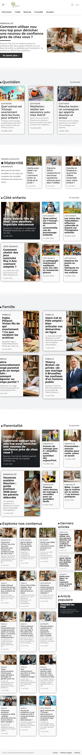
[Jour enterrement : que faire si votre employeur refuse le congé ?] (28, 660)
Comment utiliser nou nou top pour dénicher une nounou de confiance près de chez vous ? (21, 32)
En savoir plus (75, 82)
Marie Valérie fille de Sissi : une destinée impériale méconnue (18, 221)
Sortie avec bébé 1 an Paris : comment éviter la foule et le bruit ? (33, 175)
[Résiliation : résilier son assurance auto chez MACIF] (41, 93)
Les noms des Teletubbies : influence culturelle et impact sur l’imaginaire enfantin (72, 225)
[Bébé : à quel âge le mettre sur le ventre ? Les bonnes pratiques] (72, 476)
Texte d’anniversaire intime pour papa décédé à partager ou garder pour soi (7, 674)
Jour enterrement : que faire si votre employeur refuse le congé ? (27, 673)
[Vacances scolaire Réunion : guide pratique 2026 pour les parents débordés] (32, 493)
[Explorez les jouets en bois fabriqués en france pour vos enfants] (72, 250)
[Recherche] (72, 5)
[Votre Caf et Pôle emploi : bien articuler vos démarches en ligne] (74, 331)
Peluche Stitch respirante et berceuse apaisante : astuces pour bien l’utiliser (53, 175)
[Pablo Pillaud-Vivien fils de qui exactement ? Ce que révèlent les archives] (31, 331)
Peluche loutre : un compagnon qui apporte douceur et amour (69, 112)
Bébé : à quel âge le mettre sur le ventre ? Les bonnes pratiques (72, 492)
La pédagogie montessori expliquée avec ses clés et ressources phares (50, 266)
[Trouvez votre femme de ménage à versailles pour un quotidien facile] (50, 476)
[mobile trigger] (4, 5)
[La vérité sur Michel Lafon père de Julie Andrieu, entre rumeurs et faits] (47, 660)
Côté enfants (14, 198)
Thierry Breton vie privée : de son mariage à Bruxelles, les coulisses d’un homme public (54, 372)
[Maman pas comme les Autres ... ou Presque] (15, 5)
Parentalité (55, 49)
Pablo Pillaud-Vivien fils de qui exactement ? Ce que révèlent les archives (11, 327)
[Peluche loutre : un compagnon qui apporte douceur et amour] (70, 93)
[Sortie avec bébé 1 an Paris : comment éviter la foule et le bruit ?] (34, 161)
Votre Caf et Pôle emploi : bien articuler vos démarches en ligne (54, 325)
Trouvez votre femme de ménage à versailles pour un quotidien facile (50, 494)
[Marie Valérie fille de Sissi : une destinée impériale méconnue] (28, 533)
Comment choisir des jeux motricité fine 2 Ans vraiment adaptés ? (10, 258)
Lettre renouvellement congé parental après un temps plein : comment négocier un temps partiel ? (8, 632)
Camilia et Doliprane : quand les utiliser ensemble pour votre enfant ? (72, 175)
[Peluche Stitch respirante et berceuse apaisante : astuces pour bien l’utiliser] (53, 161)
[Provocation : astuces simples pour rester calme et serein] (72, 435)
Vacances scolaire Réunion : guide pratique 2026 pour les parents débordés (10, 487)
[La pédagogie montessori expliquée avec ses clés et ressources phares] (50, 250)
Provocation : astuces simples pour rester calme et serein (72, 451)
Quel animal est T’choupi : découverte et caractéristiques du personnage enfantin (50, 226)
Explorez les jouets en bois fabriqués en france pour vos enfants (71, 266)
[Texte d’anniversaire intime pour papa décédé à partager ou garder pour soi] (8, 660)
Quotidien (11, 82)
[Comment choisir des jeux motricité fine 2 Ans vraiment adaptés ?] (32, 262)
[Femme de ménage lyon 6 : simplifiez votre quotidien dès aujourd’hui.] (50, 435)
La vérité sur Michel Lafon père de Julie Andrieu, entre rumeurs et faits (47, 673)
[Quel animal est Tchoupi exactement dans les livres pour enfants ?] (12, 93)
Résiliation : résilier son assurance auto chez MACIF (40, 110)
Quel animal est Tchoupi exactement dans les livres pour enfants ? (11, 112)
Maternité (13, 162)
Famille (8, 307)
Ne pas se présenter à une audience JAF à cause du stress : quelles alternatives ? (27, 715)
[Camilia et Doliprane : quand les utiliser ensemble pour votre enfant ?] (73, 161)
